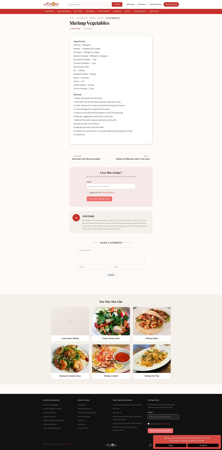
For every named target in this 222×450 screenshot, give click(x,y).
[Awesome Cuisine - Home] (53, 4)
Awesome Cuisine (65, 444)
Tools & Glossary (155, 4)
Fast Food (78, 11)
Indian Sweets (104, 11)
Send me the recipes (99, 199)
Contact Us (82, 424)
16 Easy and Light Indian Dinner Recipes (127, 423)
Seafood (93, 18)
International (140, 11)
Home (72, 18)
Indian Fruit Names (50, 424)
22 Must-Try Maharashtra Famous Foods (127, 405)
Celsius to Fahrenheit (50, 405)
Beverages (90, 11)
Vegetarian (49, 11)
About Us (81, 420)
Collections (142, 4)
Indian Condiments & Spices (53, 420)
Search (117, 4)
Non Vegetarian (64, 11)
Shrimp (100, 18)
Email (89, 182)
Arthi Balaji (76, 29)
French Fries (117, 413)
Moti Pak (116, 409)
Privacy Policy (108, 192)
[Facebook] (150, 445)
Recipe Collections (84, 409)
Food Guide (154, 11)
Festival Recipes (171, 4)
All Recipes (130, 4)
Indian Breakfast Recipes (87, 413)
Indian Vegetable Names (52, 428)
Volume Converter (49, 413)
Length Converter (49, 416)
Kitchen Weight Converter (52, 409)
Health (127, 11)
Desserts (117, 11)
